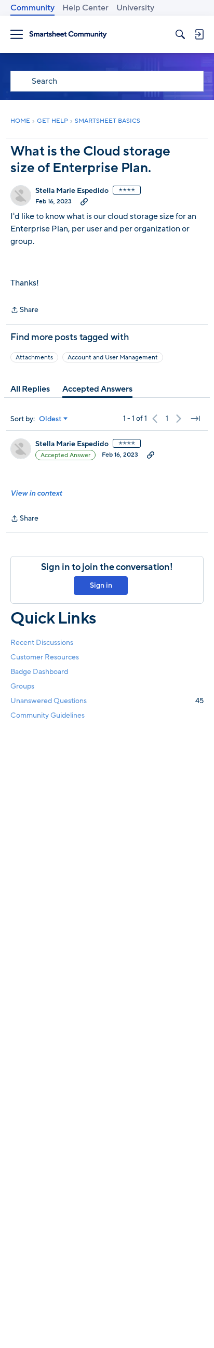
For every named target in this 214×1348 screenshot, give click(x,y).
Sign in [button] (101, 585)
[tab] (30, 389)
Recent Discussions (41, 642)
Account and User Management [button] (113, 357)
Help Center (85, 8)
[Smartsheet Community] (68, 34)
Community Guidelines (47, 715)
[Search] (180, 34)
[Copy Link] (84, 201)
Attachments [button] (34, 357)
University (135, 8)
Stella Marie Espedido (72, 191)
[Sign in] (199, 34)
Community (32, 8)
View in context (36, 493)
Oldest (50, 419)
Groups (22, 686)
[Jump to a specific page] (195, 418)
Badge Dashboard (39, 672)
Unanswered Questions (107, 701)
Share (24, 310)
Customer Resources (44, 657)
